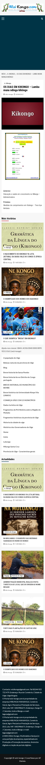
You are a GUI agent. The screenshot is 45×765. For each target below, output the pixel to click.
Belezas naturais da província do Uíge (18, 363)
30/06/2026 (18, 590)
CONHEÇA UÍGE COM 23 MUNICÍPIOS (19, 400)
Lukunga (6, 442)
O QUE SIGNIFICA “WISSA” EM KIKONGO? (19, 338)
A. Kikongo (7, 83)
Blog (5, 368)
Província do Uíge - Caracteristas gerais (19, 451)
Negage (6, 576)
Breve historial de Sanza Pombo (16, 372)
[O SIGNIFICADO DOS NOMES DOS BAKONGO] (23, 281)
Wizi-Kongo (9, 94)
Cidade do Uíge (9, 622)
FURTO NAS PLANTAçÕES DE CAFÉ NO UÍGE (20, 628)
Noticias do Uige (17, 576)
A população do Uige (11, 358)
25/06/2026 (18, 302)
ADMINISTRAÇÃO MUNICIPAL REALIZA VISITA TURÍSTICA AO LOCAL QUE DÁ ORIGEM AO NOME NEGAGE (22, 584)
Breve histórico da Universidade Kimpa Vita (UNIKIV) (21, 393)
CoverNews (30, 758)
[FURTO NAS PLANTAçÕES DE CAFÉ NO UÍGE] (23, 611)
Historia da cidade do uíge (13, 422)
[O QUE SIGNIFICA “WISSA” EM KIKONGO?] (23, 321)
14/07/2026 (18, 262)
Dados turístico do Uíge (13, 405)
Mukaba (19, 622)
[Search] (42, 19)
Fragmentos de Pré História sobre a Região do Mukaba (22, 411)
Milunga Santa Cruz (11, 447)
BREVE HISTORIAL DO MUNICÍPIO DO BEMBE (19, 386)
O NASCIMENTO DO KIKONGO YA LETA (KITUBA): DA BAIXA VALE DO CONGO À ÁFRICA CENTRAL (22, 257)
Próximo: (22, 205)
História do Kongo (10, 532)
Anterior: (21, 194)
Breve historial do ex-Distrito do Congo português (19, 378)
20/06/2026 (18, 342)
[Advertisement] (22, 46)
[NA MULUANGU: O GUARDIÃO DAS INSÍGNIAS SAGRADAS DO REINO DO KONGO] (23, 521)
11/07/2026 (18, 544)
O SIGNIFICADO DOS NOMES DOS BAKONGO (20, 299)
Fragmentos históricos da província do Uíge (21, 417)
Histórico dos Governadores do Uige (18, 427)
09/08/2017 (20, 94)
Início (5, 437)
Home (5, 432)
